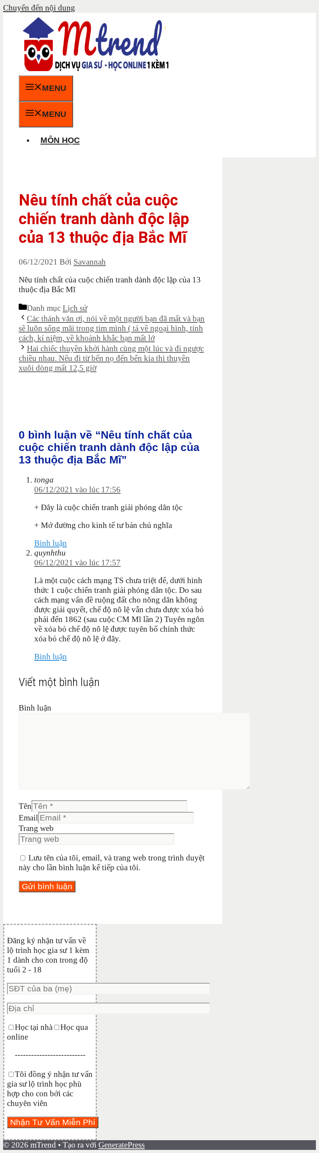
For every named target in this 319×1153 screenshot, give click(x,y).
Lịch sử (75, 308)
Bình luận (50, 543)
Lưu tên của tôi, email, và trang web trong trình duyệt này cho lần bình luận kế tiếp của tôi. (112, 862)
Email (28, 817)
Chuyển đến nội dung (39, 7)
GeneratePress (121, 1145)
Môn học (60, 140)
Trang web (36, 828)
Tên (25, 806)
